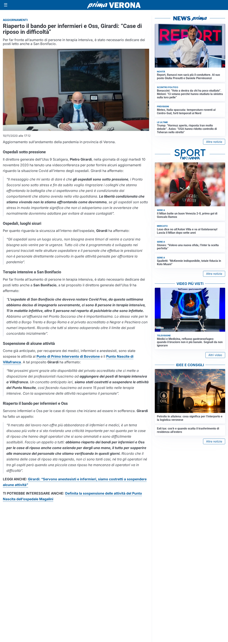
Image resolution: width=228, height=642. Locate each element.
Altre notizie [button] (214, 142)
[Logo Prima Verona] (114, 4)
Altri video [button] (215, 355)
